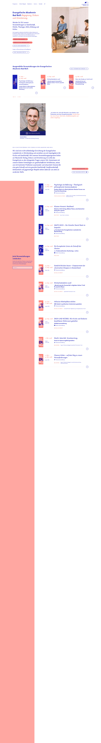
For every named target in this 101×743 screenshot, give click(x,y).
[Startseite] (85, 2)
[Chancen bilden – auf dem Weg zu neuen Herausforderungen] (87, 367)
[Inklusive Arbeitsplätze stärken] (87, 312)
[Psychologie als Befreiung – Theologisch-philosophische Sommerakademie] (87, 200)
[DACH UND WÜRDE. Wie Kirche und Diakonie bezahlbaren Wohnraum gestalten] (87, 332)
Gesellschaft (58, 273)
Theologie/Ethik (59, 196)
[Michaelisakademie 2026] (87, 295)
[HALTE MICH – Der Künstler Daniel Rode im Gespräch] (87, 240)
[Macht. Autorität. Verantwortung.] (87, 349)
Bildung (56, 345)
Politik (56, 255)
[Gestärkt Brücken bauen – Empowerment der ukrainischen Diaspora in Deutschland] (87, 276)
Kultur (56, 215)
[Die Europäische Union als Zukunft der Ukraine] (87, 259)
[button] (47, 4)
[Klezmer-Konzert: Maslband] (87, 219)
